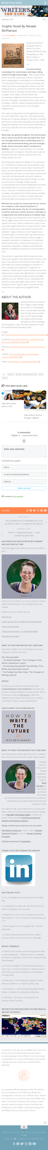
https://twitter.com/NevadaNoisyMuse (23, 361)
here (12, 548)
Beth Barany (10, 35)
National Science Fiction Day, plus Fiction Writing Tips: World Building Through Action (23, 972)
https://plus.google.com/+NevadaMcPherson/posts (26, 335)
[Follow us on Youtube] (45, 510)
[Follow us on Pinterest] (41, 510)
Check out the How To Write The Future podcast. (22, 621)
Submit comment (24, 488)
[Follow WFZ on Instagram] (38, 510)
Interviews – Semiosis (12, 997)
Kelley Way (8, 980)
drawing (18, 374)
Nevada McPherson (30, 374)
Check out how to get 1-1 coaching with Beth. (20, 631)
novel (41, 374)
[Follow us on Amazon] (27, 510)
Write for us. (6, 616)
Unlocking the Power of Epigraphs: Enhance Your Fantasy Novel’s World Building (24, 957)
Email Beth (25, 841)
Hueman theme (37, 1139)
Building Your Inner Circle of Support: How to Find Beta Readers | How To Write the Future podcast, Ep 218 (23, 917)
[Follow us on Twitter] (34, 510)
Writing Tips (7, 19)
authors (11, 374)
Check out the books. (10, 626)
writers (4, 378)
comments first (29, 435)
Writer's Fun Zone (11, 2)
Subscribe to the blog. (10, 636)
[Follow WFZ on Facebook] (30, 510)
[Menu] (45, 3)
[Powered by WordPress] (15, 1139)
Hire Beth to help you (11, 830)
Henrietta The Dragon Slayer (18, 814)
